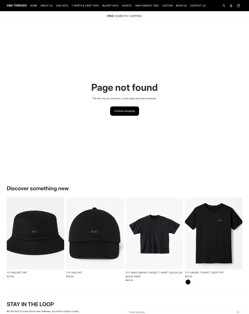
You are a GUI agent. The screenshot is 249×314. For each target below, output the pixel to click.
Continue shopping (124, 110)
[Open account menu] (231, 5)
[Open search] (224, 5)
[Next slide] (118, 233)
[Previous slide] (71, 233)
